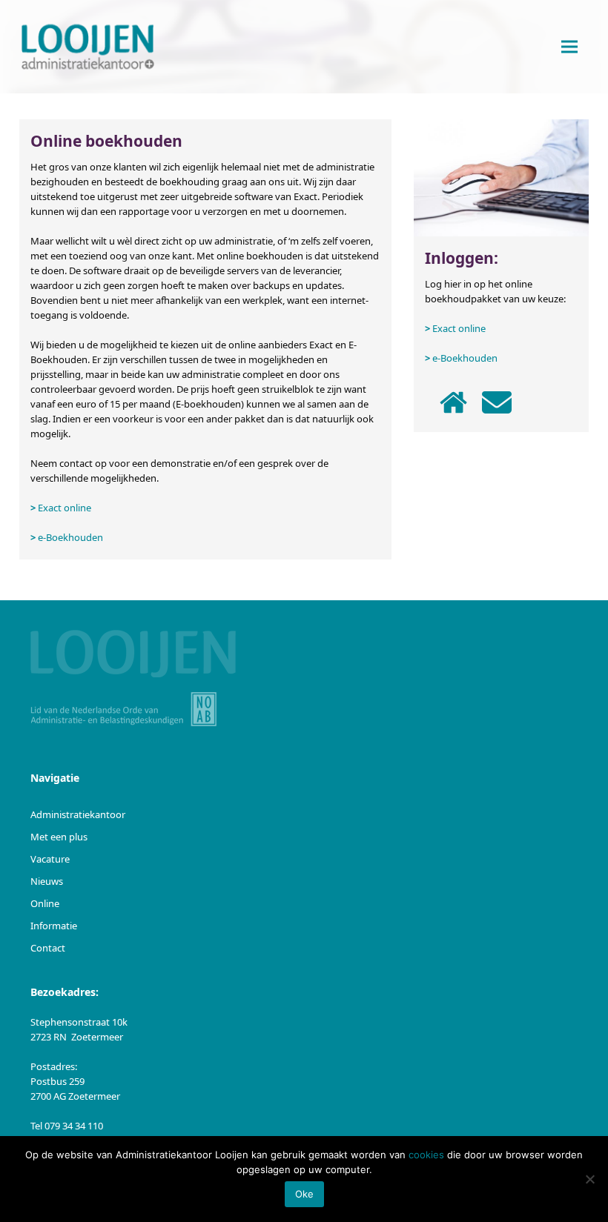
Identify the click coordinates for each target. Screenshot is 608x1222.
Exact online (64, 507)
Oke (304, 1194)
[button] (569, 47)
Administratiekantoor (77, 814)
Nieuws (46, 881)
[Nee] (589, 1179)
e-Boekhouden (70, 537)
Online (44, 903)
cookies (426, 1154)
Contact (47, 947)
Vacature (50, 859)
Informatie (53, 925)
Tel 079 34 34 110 (66, 1125)
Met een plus (58, 836)
